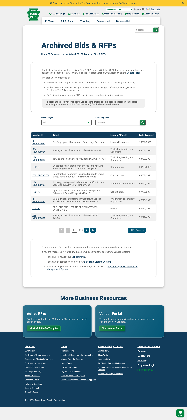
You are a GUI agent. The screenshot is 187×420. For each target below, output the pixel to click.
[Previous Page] (68, 230)
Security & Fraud (32, 388)
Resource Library (32, 380)
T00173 (36, 167)
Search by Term (102, 118)
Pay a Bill (75, 14)
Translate (155, 9)
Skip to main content (55, 11)
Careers (142, 351)
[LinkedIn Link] (149, 369)
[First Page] (61, 230)
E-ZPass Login (58, 14)
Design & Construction (34, 367)
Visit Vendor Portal (112, 328)
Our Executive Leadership (35, 363)
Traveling (85, 21)
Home (44, 54)
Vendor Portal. (134, 72)
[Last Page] (93, 230)
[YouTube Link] (152, 369)
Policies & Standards (33, 384)
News (64, 346)
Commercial (103, 21)
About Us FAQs (151, 14)
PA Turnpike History (33, 371)
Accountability (104, 359)
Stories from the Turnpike (72, 359)
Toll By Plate (67, 21)
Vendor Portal (78, 256)
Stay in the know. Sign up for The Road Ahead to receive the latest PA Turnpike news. (95, 3)
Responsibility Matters (110, 346)
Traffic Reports (67, 351)
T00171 (36, 208)
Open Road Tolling (113, 14)
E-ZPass (49, 21)
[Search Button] (155, 30)
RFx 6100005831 (38, 216)
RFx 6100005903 (38, 183)
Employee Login (146, 365)
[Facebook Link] (139, 369)
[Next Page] (86, 230)
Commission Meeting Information (39, 359)
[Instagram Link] (145, 369)
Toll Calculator (92, 14)
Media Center (67, 363)
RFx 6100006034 (38, 142)
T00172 (36, 192)
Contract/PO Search (149, 346)
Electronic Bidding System (97, 261)
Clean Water (103, 355)
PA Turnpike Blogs (69, 367)
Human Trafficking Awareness (110, 374)
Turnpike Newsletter (77, 355)
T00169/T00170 (40, 175)
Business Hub (123, 21)
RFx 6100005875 (38, 200)
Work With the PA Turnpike (44, 328)
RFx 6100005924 (38, 150)
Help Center (133, 14)
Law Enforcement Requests (73, 375)
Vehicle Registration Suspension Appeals (78, 380)
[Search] (142, 122)
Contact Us (144, 355)
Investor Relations (32, 375)
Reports (111, 363)
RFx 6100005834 (38, 158)
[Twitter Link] (142, 369)
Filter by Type (47, 118)
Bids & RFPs (74, 54)
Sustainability (103, 351)
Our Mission (30, 351)
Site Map (142, 360)
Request (71, 371)
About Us (30, 346)
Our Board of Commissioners (37, 355)
